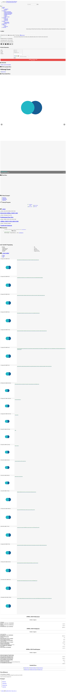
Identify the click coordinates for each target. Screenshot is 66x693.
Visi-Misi (5, 9)
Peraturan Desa (4, 199)
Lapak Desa (4, 27)
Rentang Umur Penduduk (8, 12)
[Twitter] (3, 44)
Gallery (3, 24)
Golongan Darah (6, 16)
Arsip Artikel (5, 253)
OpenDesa (2, 690)
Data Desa (4, 10)
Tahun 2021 (6, 19)
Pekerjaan (5, 15)
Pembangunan (4, 23)
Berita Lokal (23, 35)
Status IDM (4, 17)
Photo (5, 25)
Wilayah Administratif (7, 11)
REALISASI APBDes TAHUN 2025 (9, 213)
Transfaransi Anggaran (6, 225)
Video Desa (6, 26)
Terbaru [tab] (3, 255)
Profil (3, 8)
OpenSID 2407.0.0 (8, 690)
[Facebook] (1, 44)
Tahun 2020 (6, 18)
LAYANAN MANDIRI (7, 64)
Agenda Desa (4, 198)
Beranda (3, 7)
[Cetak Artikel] (10, 44)
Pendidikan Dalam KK (7, 14)
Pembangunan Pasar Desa (6, 217)
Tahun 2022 (6, 20)
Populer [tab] (3, 256)
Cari (37, 4)
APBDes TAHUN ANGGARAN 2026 (9, 221)
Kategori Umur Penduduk (8, 13)
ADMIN (1, 64)
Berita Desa (4, 197)
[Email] (6, 44)
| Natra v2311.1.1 (14, 690)
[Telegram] (8, 44)
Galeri (4, 209)
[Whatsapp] (12, 44)
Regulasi (3, 21)
